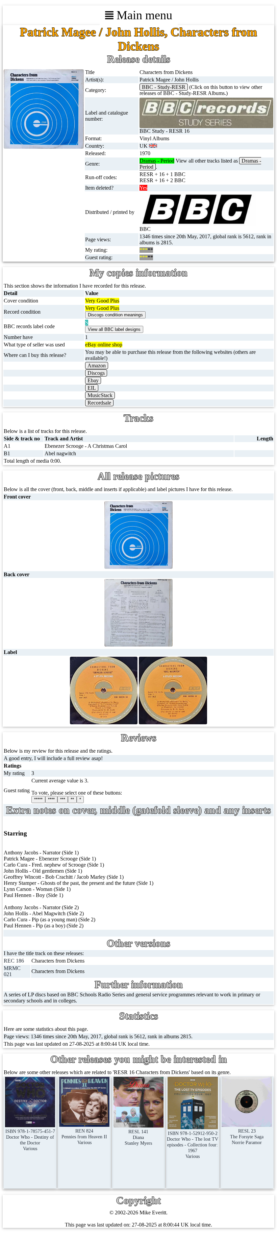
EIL (91, 388)
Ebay (93, 380)
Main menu (143, 15)
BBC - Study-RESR (163, 87)
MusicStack (99, 395)
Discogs (96, 373)
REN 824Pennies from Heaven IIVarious (84, 1136)
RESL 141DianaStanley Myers (138, 1137)
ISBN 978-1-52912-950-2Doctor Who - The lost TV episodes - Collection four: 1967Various (192, 1145)
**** (51, 799)
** (72, 799)
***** (38, 799)
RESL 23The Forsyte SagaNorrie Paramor (246, 1136)
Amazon (96, 365)
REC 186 (14, 961)
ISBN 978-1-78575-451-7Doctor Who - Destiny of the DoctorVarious (30, 1140)
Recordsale (99, 403)
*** (62, 799)
